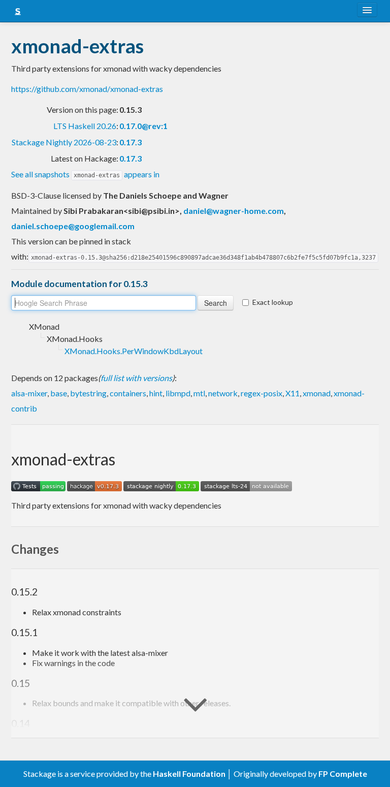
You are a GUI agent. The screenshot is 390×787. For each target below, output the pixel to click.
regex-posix (261, 393)
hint (155, 393)
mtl (199, 393)
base (58, 393)
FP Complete (342, 773)
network (223, 393)
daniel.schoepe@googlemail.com (73, 226)
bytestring (88, 393)
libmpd (178, 393)
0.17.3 (130, 142)
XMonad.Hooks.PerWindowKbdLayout (133, 351)
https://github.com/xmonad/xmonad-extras (87, 88)
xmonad (317, 393)
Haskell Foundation (189, 773)
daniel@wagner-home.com (233, 210)
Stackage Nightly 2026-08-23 (64, 142)
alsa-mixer (29, 393)
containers (128, 393)
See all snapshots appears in (85, 174)
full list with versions (136, 378)
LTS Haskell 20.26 (84, 126)
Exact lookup (272, 302)
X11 (292, 393)
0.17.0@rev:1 (143, 126)
